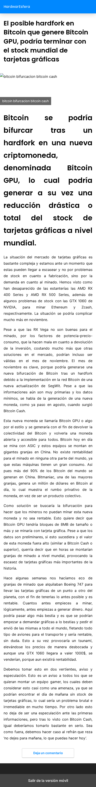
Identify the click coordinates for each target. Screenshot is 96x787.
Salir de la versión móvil (48, 780)
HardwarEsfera (17, 6)
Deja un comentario (48, 753)
